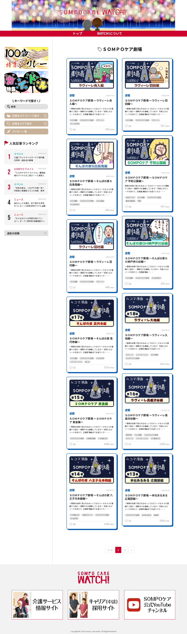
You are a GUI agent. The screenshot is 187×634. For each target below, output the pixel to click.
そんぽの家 (100, 358)
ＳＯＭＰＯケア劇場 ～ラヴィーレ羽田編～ (146, 102)
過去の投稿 (13, 233)
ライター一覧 (19, 131)
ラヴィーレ (100, 120)
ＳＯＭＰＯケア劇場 (86, 120)
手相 (139, 201)
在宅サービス (130, 197)
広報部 (156, 515)
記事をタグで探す (22, 123)
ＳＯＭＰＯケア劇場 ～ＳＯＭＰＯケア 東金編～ (90, 420)
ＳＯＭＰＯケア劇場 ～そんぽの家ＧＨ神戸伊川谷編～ (146, 259)
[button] (93, 15)
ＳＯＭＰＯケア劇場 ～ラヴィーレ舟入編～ (90, 102)
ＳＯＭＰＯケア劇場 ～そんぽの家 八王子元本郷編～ (91, 496)
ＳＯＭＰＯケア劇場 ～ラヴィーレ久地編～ (146, 336)
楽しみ (87, 362)
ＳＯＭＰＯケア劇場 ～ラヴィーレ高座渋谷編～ (146, 416)
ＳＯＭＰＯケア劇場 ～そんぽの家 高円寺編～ (91, 340)
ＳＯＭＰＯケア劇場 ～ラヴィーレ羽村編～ (90, 263)
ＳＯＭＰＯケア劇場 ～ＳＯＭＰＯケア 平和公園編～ (146, 179)
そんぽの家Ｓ (74, 204)
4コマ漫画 (73, 120)
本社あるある (146, 515)
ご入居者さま (155, 438)
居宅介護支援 (130, 201)
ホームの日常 (74, 124)
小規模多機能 (91, 438)
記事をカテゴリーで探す (25, 115)
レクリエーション (142, 355)
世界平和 (129, 435)
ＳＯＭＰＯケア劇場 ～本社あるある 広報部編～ (146, 496)
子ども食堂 (100, 201)
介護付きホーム (87, 515)
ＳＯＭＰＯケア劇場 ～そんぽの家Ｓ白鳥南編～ (90, 182)
